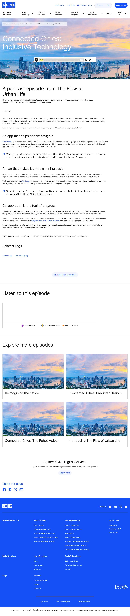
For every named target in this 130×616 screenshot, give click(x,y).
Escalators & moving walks (42, 529)
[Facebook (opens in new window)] (110, 506)
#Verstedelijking (22, 256)
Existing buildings (72, 520)
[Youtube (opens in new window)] (126, 506)
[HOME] (4, 23)
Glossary (68, 569)
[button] (11, 13)
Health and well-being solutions (44, 541)
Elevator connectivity (72, 525)
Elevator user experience (73, 529)
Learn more (65, 473)
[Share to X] (15, 489)
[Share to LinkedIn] (10, 489)
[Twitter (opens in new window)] (120, 506)
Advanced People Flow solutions (44, 533)
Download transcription (64, 275)
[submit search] (108, 5)
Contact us (37, 588)
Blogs (4, 576)
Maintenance (69, 533)
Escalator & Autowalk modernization (77, 541)
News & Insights (12, 24)
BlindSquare (7, 142)
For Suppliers (113, 533)
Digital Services (9, 556)
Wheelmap (25, 181)
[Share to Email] (21, 489)
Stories (22, 24)
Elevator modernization (72, 537)
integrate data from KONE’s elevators (45, 221)
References (37, 569)
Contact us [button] (121, 5)
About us (37, 576)
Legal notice (44, 602)
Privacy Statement (84, 602)
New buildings (40, 520)
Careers (36, 584)
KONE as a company (40, 580)
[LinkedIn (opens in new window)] (115, 506)
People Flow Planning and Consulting (46, 537)
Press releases (38, 565)
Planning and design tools (73, 565)
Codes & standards (71, 561)
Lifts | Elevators (39, 525)
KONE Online (71, 5)
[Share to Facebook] (4, 489)
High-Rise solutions (10, 520)
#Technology (7, 256)
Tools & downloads (73, 556)
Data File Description (63, 602)
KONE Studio (59, 5)
